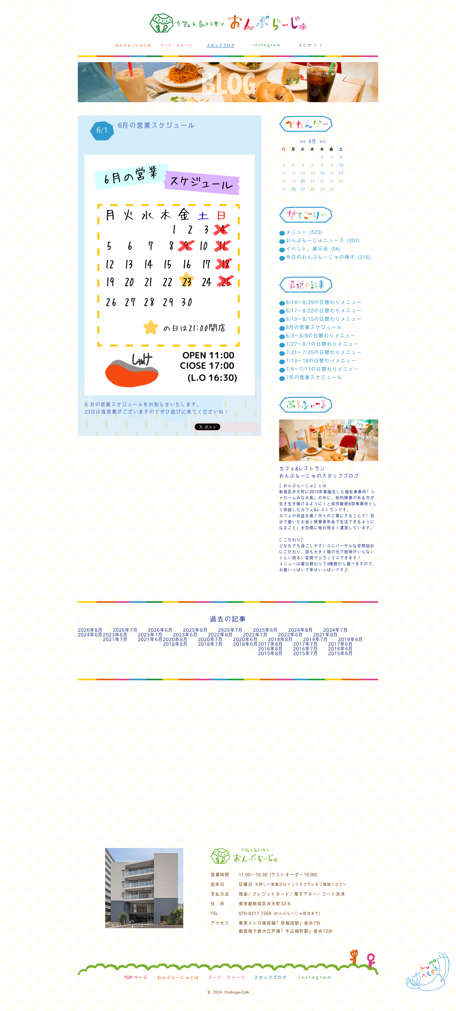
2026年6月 (160, 629)
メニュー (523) (304, 231)
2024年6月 (90, 634)
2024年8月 (300, 629)
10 (341, 165)
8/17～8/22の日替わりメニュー (324, 310)
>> (321, 141)
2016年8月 (270, 648)
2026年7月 (125, 629)
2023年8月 (115, 634)
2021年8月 (325, 634)
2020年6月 (245, 639)
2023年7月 (150, 634)
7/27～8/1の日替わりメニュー (322, 343)
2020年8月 (175, 639)
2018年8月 (175, 643)
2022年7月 (255, 634)
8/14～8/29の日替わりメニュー (324, 302)
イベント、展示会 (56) (313, 248)
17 (341, 173)
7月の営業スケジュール (314, 377)
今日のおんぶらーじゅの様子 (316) (328, 257)
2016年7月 (305, 648)
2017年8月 (270, 643)
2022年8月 (220, 634)
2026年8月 (90, 629)
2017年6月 (340, 643)
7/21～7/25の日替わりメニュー (324, 352)
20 (302, 181)
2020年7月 (210, 639)
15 (322, 173)
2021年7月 (115, 639)
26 (293, 189)
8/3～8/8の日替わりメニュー (321, 335)
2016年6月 (340, 648)
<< (304, 141)
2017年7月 (305, 643)
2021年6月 (150, 639)
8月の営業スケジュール (314, 327)
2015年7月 (305, 653)
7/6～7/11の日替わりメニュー (322, 368)
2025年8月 (195, 629)
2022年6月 (290, 634)
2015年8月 (270, 653)
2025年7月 (230, 629)
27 (302, 189)
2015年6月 (340, 653)
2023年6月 (185, 634)
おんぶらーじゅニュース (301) (323, 240)
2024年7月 (335, 629)
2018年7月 (210, 643)
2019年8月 (280, 639)
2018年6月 (245, 643)
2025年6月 (265, 629)
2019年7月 (315, 639)
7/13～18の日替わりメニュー (321, 360)
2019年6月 (350, 639)
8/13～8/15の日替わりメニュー (324, 318)
